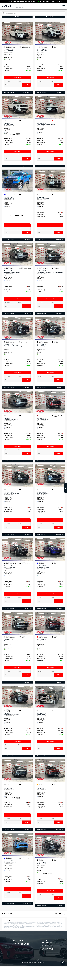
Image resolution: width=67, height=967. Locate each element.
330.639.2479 (28, 92)
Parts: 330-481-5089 (32, 1)
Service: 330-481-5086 (22, 1)
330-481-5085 (48, 943)
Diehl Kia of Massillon (9, 92)
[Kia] (6, 6)
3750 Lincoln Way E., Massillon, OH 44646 (55, 1)
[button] (31, 33)
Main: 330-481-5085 (12, 1)
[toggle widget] (62, 962)
